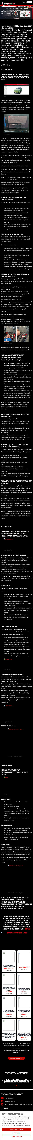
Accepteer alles (16, 1129)
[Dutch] (29, 2)
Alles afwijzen (16, 1137)
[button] (23, 2)
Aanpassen (16, 1133)
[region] (16, 1125)
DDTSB (27, 929)
